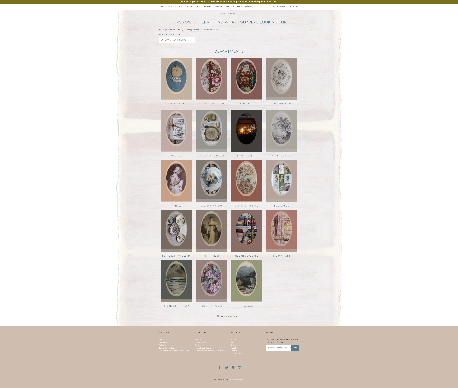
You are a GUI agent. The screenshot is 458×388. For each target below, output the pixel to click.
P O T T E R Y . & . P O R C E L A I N (176, 256)
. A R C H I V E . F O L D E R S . (176, 104)
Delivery (208, 7)
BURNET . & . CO (246, 104)
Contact (229, 7)
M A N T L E (176, 206)
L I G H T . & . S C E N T (246, 156)
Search (162, 339)
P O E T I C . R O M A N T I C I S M (246, 206)
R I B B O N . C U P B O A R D (246, 256)
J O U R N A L (176, 156)
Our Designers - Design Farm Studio (174, 351)
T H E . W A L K (246, 306)
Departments (164, 342)
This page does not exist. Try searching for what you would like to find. (189, 30)
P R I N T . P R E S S (211, 256)
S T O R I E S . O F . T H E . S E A (176, 306)
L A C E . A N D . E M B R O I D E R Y (211, 156)
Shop (198, 7)
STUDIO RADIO (244, 7)
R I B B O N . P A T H (281, 256)
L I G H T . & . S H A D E (281, 156)
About (219, 7)
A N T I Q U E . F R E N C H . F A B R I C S (211, 105)
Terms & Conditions (167, 348)
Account (281, 7)
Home (190, 7)
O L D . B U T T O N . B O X (211, 206)
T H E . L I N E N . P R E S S (211, 306)
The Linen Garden (171, 7)
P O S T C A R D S (281, 206)
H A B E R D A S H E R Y (281, 104)
